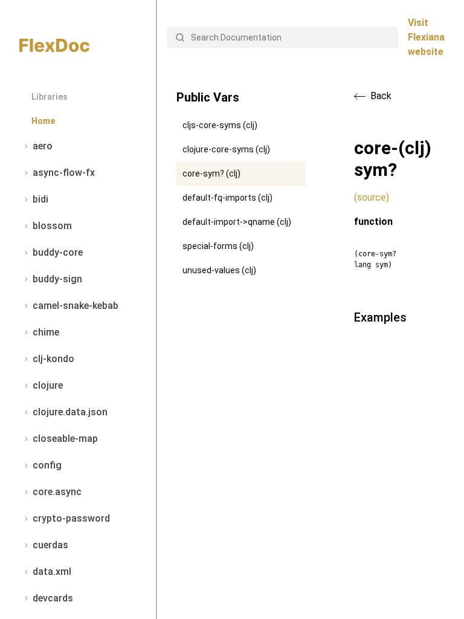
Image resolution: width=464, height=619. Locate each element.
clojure (48, 385)
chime (46, 332)
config (47, 465)
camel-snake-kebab (75, 305)
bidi (40, 199)
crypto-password (71, 518)
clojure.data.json (70, 412)
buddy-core (58, 252)
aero (43, 146)
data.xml (52, 571)
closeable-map (65, 438)
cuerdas (50, 545)
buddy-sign (57, 279)
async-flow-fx (64, 172)
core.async (57, 491)
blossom (52, 226)
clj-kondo (53, 359)
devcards (53, 598)
